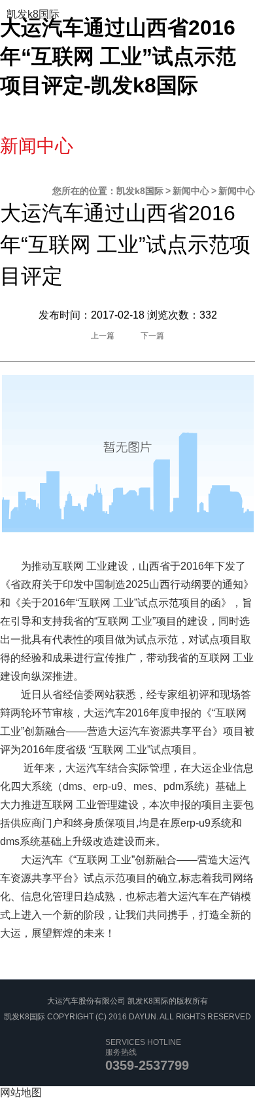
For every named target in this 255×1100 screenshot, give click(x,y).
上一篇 (102, 335)
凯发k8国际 (33, 14)
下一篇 (152, 335)
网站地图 (21, 1092)
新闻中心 (191, 191)
